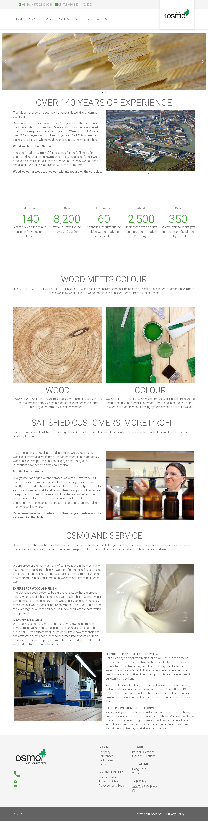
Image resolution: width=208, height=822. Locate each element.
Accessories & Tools (112, 785)
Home (19, 18)
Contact (102, 18)
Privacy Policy (175, 814)
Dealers (63, 18)
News (102, 764)
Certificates (106, 760)
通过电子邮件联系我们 (145, 788)
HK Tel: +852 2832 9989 (37, 4)
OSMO (49, 18)
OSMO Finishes (113, 772)
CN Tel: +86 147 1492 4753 (75, 4)
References (106, 756)
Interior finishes (108, 777)
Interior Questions (143, 752)
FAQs (139, 747)
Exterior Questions (143, 756)
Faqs (77, 18)
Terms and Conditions (149, 814)
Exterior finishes (109, 781)
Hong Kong (139, 769)
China (135, 773)
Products (34, 18)
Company (104, 752)
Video (88, 18)
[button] (102, 92)
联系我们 (141, 781)
